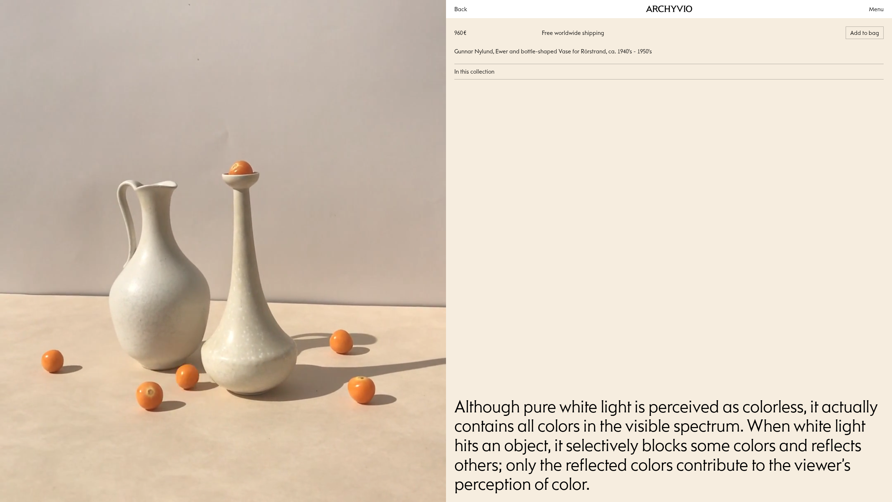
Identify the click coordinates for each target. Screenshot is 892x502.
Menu (876, 9)
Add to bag (864, 32)
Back (460, 9)
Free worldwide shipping (573, 32)
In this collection (474, 71)
